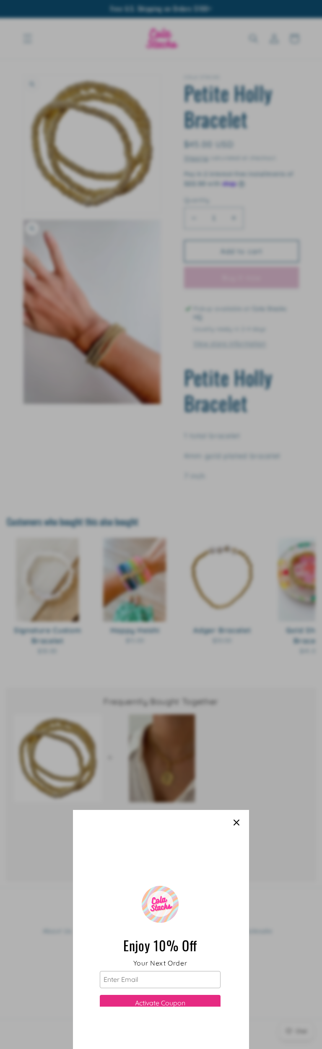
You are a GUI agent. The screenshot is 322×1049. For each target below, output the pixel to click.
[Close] (236, 822)
